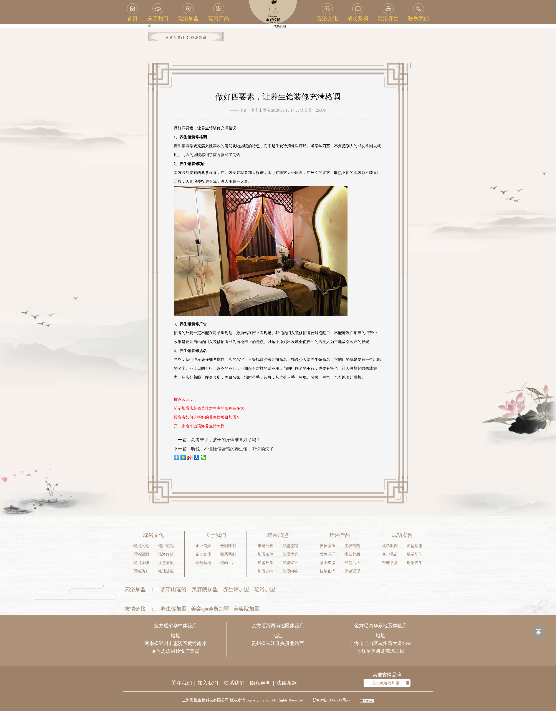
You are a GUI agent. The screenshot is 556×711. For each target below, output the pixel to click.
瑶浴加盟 (264, 589)
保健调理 (352, 571)
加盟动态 (414, 546)
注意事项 (166, 563)
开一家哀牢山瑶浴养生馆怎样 (199, 426)
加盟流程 (290, 546)
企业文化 (203, 554)
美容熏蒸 (352, 546)
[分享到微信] (203, 457)
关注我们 (181, 683)
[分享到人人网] (196, 457)
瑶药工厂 (228, 563)
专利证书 (228, 546)
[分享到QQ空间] (183, 457)
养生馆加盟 (236, 589)
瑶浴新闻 (198, 37)
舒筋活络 (352, 563)
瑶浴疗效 (166, 554)
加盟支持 (265, 571)
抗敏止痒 (327, 571)
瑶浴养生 (414, 563)
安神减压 (327, 546)
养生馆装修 (189, 350)
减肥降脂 (327, 563)
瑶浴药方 (141, 571)
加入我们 (207, 683)
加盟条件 (265, 554)
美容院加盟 (205, 589)
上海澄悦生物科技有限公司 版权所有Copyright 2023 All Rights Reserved (242, 700)
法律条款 (286, 683)
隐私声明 (260, 683)
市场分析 (265, 546)
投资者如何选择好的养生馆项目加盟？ (207, 417)
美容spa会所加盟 (210, 609)
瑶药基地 (203, 563)
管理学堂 (390, 563)
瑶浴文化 (141, 546)
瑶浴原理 (141, 563)
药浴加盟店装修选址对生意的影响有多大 (209, 408)
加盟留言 (290, 563)
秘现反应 (166, 571)
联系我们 (228, 554)
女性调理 (327, 554)
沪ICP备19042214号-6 (331, 700)
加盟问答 (290, 571)
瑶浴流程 (166, 546)
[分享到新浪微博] (190, 457)
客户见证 (390, 554)
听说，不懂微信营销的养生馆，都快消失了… (234, 448)
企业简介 (203, 546)
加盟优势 (290, 554)
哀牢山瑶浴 (174, 589)
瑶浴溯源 (141, 554)
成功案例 (390, 546)
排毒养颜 (352, 554)
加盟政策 (265, 563)
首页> (186, 37)
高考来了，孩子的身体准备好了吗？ (226, 439)
